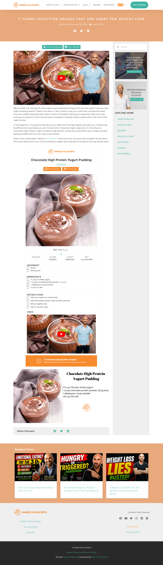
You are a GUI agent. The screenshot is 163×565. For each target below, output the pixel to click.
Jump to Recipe (53, 47)
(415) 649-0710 (132, 532)
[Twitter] (131, 518)
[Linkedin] (141, 518)
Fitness (122, 148)
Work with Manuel (30, 521)
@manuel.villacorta (60, 362)
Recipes (97, 5)
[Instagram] (136, 518)
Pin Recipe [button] (71, 169)
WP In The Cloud (100, 557)
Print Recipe (73, 47)
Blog (85, 5)
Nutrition (123, 142)
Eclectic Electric (70, 557)
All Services (30, 527)
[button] (75, 31)
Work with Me (71, 5)
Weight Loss (52, 5)
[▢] (28, 268)
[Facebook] (120, 518)
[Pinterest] (147, 518)
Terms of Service (74, 552)
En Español (109, 5)
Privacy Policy (90, 552)
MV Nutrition (52, 138)
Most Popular (126, 119)
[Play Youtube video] (61, 78)
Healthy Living (126, 136)
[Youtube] (126, 518)
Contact (30, 532)
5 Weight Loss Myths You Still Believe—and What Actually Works (124, 491)
